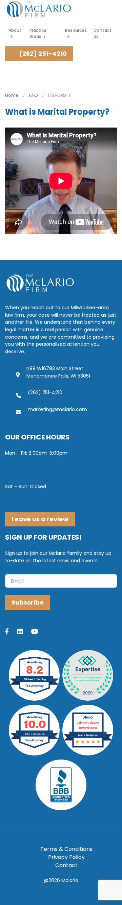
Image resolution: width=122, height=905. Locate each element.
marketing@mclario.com (57, 409)
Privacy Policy (66, 857)
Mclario (69, 880)
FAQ (33, 95)
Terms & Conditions (66, 849)
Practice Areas (37, 33)
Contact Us (102, 33)
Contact (66, 865)
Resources (76, 30)
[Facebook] (11, 632)
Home (12, 95)
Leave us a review (40, 519)
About (14, 30)
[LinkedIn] (24, 632)
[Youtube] (38, 632)
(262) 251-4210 (42, 53)
